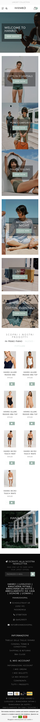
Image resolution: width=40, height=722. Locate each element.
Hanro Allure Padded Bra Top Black (10, 414)
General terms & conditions (20, 645)
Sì (20, 717)
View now (20, 128)
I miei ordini (20, 669)
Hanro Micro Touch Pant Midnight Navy (10, 454)
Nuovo (29, 341)
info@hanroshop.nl (21, 625)
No (25, 717)
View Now (20, 81)
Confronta (20, 681)
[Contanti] (17, 693)
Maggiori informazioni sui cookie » (20, 719)
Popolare (20, 346)
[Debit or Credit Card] (23, 693)
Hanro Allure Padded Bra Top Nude (30, 414)
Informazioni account (20, 665)
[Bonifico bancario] (11, 693)
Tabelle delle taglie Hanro (20, 640)
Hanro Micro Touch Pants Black (30, 454)
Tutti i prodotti (20, 684)
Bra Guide (20, 654)
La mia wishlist (20, 677)
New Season (13, 36)
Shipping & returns (20, 651)
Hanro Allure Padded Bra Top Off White (30, 375)
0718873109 (21, 615)
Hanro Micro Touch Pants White (10, 493)
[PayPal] (29, 693)
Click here (20, 231)
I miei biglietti (20, 673)
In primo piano (13, 341)
